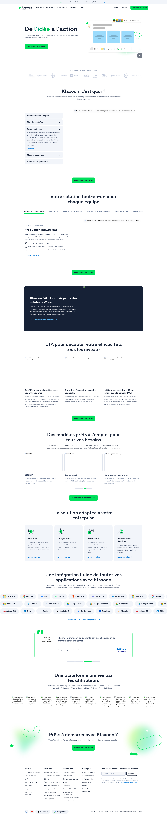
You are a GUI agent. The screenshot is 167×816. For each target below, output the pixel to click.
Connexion (124, 8)
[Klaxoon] (25, 8)
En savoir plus (102, 2)
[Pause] (139, 55)
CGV (98, 812)
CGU (111, 812)
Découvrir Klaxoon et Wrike (42, 320)
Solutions (49, 8)
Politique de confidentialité (128, 812)
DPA (116, 812)
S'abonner (131, 774)
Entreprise (73, 8)
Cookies (140, 812)
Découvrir (30, 149)
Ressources (61, 8)
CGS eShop (104, 812)
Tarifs (82, 8)
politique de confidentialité (129, 783)
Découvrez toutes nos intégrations (82, 620)
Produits (39, 8)
